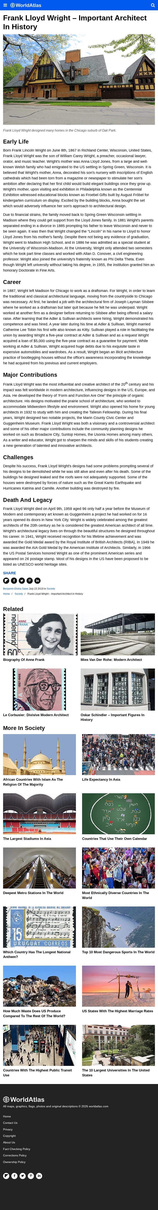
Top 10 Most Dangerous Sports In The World (118, 952)
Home (7, 1116)
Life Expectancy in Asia (101, 780)
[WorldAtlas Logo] (27, 5)
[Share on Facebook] (14, 581)
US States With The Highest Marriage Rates (117, 1011)
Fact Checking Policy (16, 1149)
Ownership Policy (14, 1162)
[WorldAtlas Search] (153, 5)
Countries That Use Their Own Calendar (114, 839)
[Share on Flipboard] (6, 581)
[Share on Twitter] (22, 581)
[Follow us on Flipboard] (6, 1176)
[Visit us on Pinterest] (31, 1176)
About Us (9, 1142)
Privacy (8, 1129)
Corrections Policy (15, 1155)
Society (51, 588)
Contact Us (10, 1122)
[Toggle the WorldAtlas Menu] (5, 5)
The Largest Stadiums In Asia (27, 839)
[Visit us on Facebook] (14, 1176)
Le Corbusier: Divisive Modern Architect (36, 715)
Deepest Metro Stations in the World (33, 893)
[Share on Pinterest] (30, 581)
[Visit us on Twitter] (23, 1176)
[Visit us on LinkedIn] (39, 1176)
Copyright (9, 1135)
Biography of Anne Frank (23, 660)
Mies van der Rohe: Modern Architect (111, 660)
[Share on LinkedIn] (37, 581)
